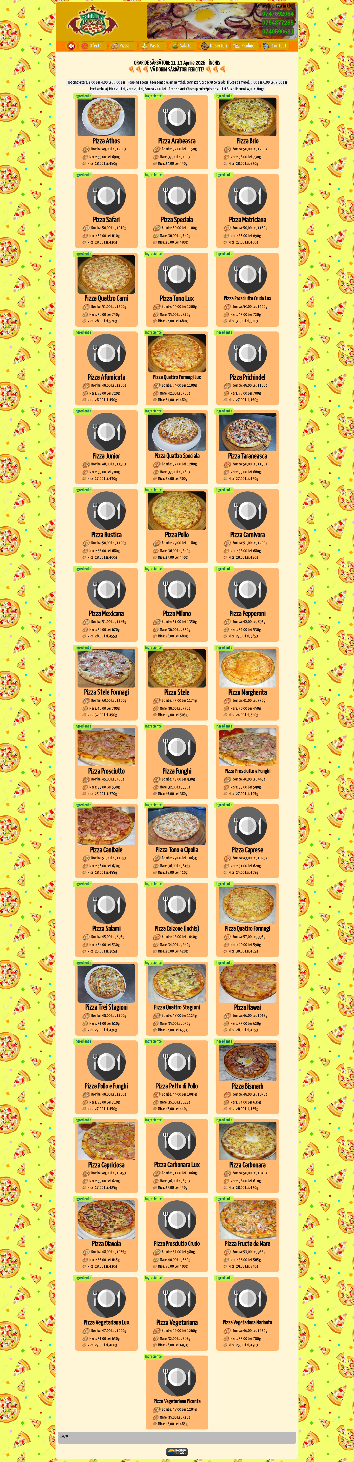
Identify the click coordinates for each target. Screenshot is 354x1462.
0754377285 (278, 22)
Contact (279, 46)
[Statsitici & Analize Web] (177, 1455)
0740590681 (278, 31)
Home (71, 46)
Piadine (248, 46)
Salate (185, 46)
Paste (155, 46)
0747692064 (278, 13)
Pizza (124, 46)
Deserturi (218, 46)
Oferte (96, 46)
